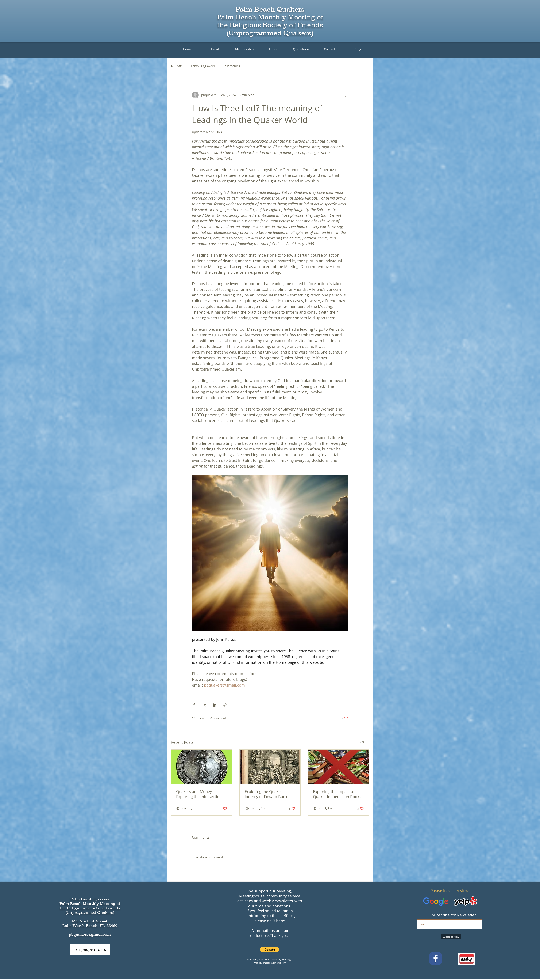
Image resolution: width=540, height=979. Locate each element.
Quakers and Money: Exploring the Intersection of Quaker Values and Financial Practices (201, 794)
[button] (269, 949)
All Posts (177, 66)
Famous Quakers (203, 66)
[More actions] (345, 95)
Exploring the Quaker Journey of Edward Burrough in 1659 (270, 794)
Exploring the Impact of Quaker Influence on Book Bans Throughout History (336, 794)
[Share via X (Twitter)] (204, 705)
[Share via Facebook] (194, 705)
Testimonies (231, 66)
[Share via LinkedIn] (215, 705)
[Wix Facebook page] (435, 958)
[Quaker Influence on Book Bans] (338, 767)
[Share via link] (225, 705)
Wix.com (281, 962)
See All (364, 742)
